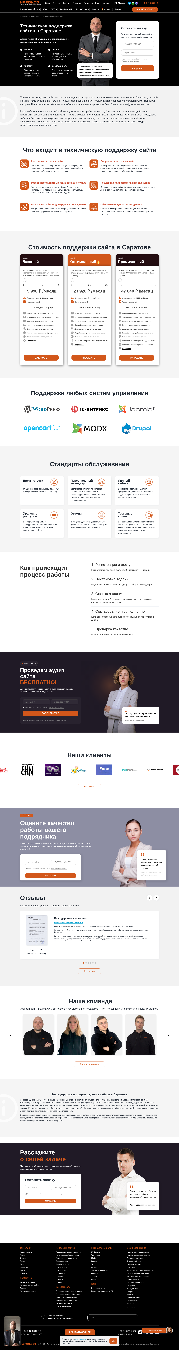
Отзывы (56, 3)
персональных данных (131, 61)
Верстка (23, 1288)
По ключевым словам (135, 1282)
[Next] (168, 1035)
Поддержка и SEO (134, 1279)
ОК (113, 1341)
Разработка (26, 1278)
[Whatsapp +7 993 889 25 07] (133, 3)
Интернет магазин (134, 1298)
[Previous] (11, 1035)
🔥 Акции (105, 9)
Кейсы (118, 9)
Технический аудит (134, 1261)
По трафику (131, 1285)
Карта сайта (154, 1344)
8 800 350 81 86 (149, 3)
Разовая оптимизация (136, 1258)
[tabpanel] (89, 936)
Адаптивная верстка (28, 1291)
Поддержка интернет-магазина (68, 1252)
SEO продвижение (136, 1248)
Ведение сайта (62, 1261)
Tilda (60, 1282)
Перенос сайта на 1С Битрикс (68, 1294)
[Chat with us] (169, 1330)
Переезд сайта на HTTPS (66, 1303)
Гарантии (77, 3)
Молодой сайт (132, 1289)
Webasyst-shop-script (99, 1270)
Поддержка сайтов (65, 1248)
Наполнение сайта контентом (68, 1255)
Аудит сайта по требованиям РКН (140, 1270)
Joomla (61, 1276)
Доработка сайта (62, 1264)
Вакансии (88, 3)
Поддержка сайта (98, 1288)
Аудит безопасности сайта (66, 1297)
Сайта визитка (132, 1301)
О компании (26, 1248)
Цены (94, 9)
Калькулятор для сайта (29, 1285)
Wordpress (62, 1270)
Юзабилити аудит (134, 1264)
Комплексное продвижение (138, 1252)
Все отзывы (89, 971)
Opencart (95, 1273)
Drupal (93, 1279)
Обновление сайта (63, 1306)
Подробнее (31, 341)
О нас (47, 3)
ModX (93, 1258)
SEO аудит (131, 1267)
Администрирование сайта (66, 1258)
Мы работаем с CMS (101, 1248)
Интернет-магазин (27, 1282)
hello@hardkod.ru (125, 1334)
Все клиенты (89, 787)
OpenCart (62, 1273)
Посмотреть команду (89, 1064)
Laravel (94, 1261)
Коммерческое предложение (138, 1255)
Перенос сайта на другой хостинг (69, 1291)
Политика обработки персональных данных (133, 1344)
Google (130, 1292)
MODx (60, 1279)
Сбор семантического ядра (138, 1273)
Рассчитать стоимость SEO (102, 1291)
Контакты (106, 3)
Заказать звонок (80, 1332)
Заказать (41, 357)
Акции (22, 1255)
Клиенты (66, 3)
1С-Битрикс (62, 1267)
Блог (97, 3)
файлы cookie (80, 1339)
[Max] (136, 3)
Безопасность (63, 1287)
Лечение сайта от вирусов (66, 1300)
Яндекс (130, 1295)
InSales (94, 1267)
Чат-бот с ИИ (65, 9)
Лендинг (130, 1304)
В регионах (131, 1307)
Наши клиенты (26, 1252)
